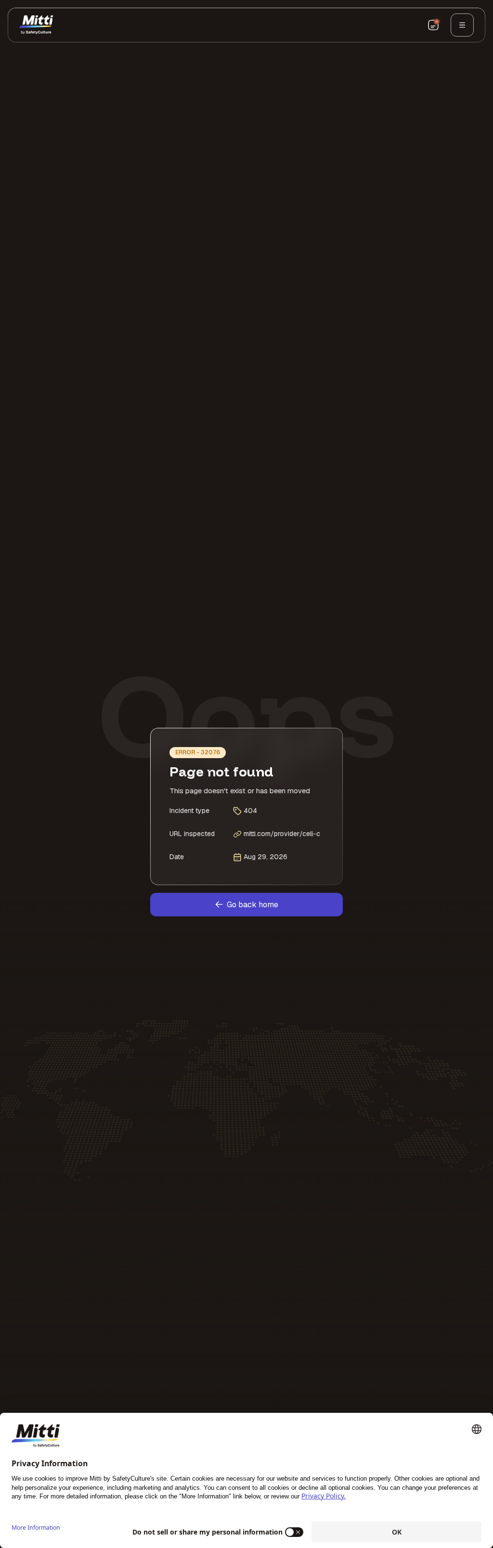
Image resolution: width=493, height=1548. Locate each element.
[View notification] (433, 25)
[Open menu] (462, 25)
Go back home (252, 905)
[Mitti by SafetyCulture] (36, 25)
